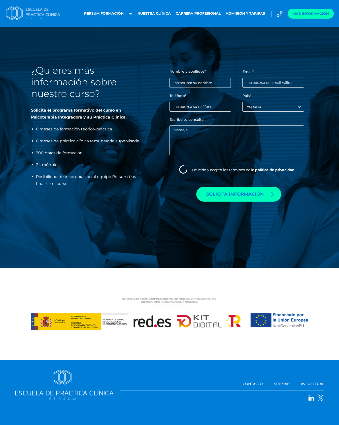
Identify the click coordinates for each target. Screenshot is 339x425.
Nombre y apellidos (188, 72)
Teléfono (178, 96)
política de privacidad (275, 170)
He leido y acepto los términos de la (243, 170)
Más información (311, 13)
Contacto (253, 384)
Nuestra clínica (154, 13)
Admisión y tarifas (245, 13)
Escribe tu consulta (186, 120)
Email (248, 72)
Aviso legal (312, 384)
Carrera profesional (198, 13)
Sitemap (282, 384)
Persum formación (104, 13)
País (246, 96)
